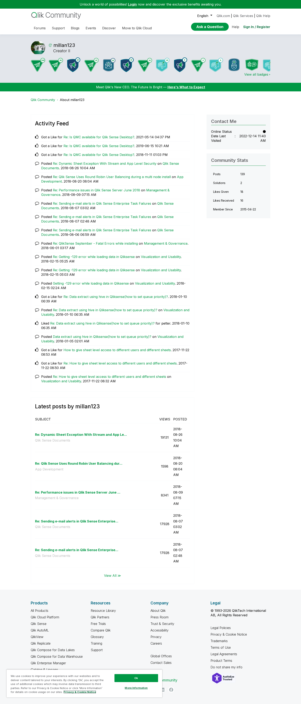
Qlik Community (43, 100)
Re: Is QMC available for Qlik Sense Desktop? (98, 137)
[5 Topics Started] (180, 64)
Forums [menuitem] (40, 28)
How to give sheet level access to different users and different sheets (117, 350)
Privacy (156, 637)
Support (97, 650)
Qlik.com (223, 16)
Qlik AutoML (40, 630)
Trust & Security (162, 624)
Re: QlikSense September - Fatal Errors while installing (95, 243)
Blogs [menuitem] (75, 28)
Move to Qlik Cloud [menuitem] (137, 28)
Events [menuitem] (91, 28)
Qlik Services (243, 16)
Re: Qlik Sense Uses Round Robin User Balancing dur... (78, 463)
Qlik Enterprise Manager (48, 663)
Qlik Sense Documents (52, 440)
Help (235, 27)
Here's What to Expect (186, 87)
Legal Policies (220, 628)
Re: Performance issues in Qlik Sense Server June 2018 (96, 190)
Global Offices (161, 656)
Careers (156, 643)
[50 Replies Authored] (56, 64)
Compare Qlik (101, 630)
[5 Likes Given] (216, 64)
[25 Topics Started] (73, 64)
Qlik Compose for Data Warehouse (57, 656)
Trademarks (219, 641)
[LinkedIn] (162, 690)
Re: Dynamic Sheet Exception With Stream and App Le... (81, 435)
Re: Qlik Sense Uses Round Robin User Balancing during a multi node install (112, 177)
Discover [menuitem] (109, 28)
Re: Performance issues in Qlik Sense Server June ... (77, 492)
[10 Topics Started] (127, 64)
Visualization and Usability (161, 257)
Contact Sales (161, 663)
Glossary (97, 637)
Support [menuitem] (58, 28)
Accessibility (159, 630)
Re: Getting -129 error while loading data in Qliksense (94, 257)
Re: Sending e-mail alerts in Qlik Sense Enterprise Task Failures (102, 203)
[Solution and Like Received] (251, 64)
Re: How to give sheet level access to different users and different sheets (120, 363)
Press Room (159, 617)
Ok (136, 678)
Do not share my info (226, 667)
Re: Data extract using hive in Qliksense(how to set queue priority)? (115, 297)
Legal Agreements (223, 654)
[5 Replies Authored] (198, 64)
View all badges (256, 74)
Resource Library (103, 611)
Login (132, 4)
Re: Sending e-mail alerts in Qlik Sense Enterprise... (76, 521)
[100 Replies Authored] (38, 64)
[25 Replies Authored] (91, 64)
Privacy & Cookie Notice (228, 634)
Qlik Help (263, 16)
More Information (136, 687)
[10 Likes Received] (109, 64)
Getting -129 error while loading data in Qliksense (91, 283)
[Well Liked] (234, 64)
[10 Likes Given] (162, 64)
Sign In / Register (256, 27)
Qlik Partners (100, 617)
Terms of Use (220, 647)
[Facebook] (171, 690)
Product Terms (221, 661)
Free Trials (98, 624)
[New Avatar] (269, 64)
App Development (49, 469)
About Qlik (158, 611)
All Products (39, 611)
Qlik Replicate (41, 643)
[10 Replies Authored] (145, 64)
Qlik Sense (38, 624)
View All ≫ (112, 575)
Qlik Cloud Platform (45, 617)
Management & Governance (166, 243)
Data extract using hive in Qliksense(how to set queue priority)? (102, 337)
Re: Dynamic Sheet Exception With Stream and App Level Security (104, 163)
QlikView (37, 637)
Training (96, 643)
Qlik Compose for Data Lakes (53, 650)
